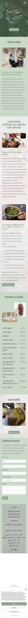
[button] (26, 589)
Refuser (14, 607)
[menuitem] (24, 3)
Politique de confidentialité (14, 615)
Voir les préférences (14, 611)
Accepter (14, 603)
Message (4, 484)
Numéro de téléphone (6, 477)
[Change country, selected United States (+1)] (3, 480)
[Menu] (24, 3)
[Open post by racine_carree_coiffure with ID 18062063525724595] (14, 414)
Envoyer (5, 498)
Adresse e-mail (5, 470)
